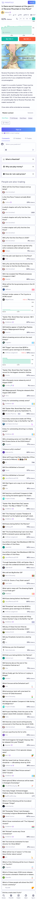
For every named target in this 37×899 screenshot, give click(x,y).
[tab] (6, 138)
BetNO (26, 39)
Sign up (31, 2)
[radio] (21, 18)
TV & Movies (14, 118)
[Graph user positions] (17, 18)
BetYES (9, 39)
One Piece (5, 118)
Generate (30, 113)
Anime (30, 118)
